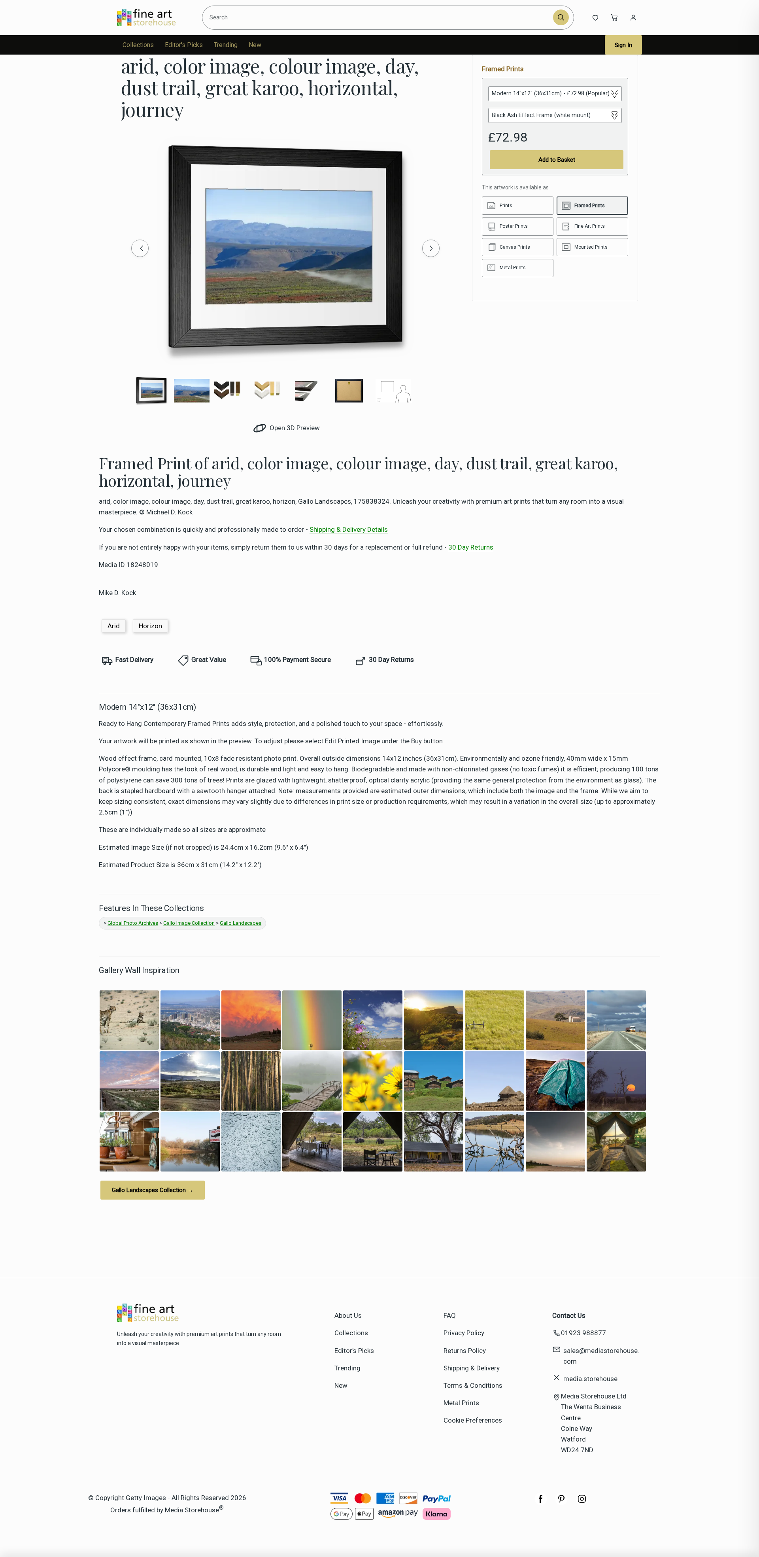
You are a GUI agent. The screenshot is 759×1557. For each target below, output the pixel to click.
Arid (114, 626)
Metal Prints (461, 1403)
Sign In (623, 45)
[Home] (153, 17)
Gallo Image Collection (189, 923)
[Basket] (614, 17)
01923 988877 (583, 1333)
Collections (138, 45)
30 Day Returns (470, 547)
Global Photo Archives (133, 923)
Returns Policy (465, 1351)
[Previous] (140, 248)
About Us (348, 1315)
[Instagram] (582, 1503)
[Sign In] (633, 17)
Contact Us (568, 1315)
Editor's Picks (184, 45)
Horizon (150, 626)
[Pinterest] (561, 1503)
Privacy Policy (464, 1333)
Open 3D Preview (294, 428)
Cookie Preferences (473, 1420)
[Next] (431, 248)
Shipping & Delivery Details (349, 529)
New (255, 45)
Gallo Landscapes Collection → (152, 1190)
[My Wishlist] (595, 17)
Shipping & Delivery (472, 1368)
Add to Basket (556, 159)
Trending (226, 45)
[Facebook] (540, 1503)
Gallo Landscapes (240, 923)
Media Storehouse (192, 1510)
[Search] (561, 17)
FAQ (450, 1315)
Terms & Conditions (473, 1385)
